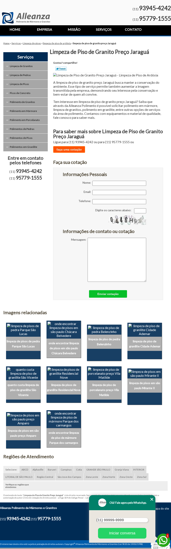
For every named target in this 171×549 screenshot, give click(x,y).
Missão (74, 29)
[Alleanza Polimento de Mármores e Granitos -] (26, 12)
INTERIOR (138, 469)
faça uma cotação (69, 149)
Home (15, 29)
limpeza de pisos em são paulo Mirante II (144, 385)
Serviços (104, 29)
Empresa (44, 29)
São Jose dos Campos (69, 476)
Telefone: (85, 201)
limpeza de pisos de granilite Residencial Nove (63, 387)
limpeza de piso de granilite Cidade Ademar (144, 343)
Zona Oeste (126, 476)
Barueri (52, 469)
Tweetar (61, 69)
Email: (88, 192)
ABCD (24, 469)
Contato (133, 29)
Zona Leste (92, 476)
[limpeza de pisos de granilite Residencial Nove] (64, 373)
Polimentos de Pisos (21, 137)
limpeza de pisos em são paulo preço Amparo (23, 433)
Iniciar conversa (122, 533)
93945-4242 (155, 7)
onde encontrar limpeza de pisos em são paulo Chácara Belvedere (64, 348)
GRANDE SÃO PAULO (98, 469)
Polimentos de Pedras (22, 128)
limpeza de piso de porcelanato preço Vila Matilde (104, 390)
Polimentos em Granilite (23, 146)
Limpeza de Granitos (21, 66)
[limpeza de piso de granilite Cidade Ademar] (144, 329)
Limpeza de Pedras (20, 75)
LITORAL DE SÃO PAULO (19, 476)
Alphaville (38, 469)
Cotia (79, 469)
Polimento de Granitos (22, 102)
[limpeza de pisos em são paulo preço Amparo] (23, 419)
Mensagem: (79, 239)
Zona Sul (141, 476)
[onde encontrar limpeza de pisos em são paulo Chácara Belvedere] (64, 329)
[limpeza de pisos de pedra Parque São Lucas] (23, 329)
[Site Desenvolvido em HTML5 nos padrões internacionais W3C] (160, 547)
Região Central (45, 476)
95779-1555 (155, 18)
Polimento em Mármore (23, 111)
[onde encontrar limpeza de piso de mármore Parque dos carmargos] (64, 419)
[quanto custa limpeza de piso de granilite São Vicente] (23, 373)
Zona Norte (108, 476)
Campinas (66, 469)
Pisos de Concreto (20, 93)
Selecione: (11, 469)
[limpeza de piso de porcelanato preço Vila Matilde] (104, 373)
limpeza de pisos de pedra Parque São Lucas (23, 343)
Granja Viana (122, 469)
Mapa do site (161, 508)
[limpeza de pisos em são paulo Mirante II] (144, 373)
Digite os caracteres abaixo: (113, 210)
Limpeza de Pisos (19, 84)
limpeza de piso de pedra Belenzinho (104, 341)
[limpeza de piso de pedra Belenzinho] (104, 329)
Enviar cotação (108, 294)
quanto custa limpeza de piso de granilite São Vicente (23, 390)
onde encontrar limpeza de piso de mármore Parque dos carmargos (64, 437)
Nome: (87, 182)
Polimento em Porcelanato (25, 119)
